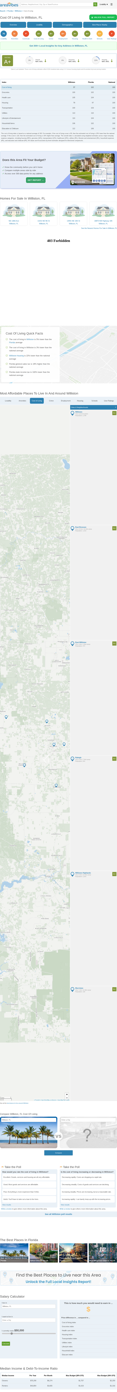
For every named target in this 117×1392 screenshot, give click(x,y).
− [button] (67, 1097)
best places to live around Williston (17, 1103)
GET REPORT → (36, 180)
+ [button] (67, 1094)
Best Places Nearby (99, 25)
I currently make (13, 1330)
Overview (13, 25)
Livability (103, 4)
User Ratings (109, 401)
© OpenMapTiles (61, 1100)
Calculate (6, 1344)
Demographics (67, 25)
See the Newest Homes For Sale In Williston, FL (99, 228)
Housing (80, 401)
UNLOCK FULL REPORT (104, 17)
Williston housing (16, 356)
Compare (58, 1153)
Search (2, 11)
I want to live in (7, 1317)
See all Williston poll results (58, 1214)
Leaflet (68, 1100)
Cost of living (7, 87)
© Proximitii (37, 1100)
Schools (95, 401)
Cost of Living (37, 401)
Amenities (22, 401)
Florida (10, 11)
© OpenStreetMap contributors (48, 1100)
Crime (51, 401)
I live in (4, 1303)
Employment (65, 401)
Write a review (6, 1209)
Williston (18, 11)
